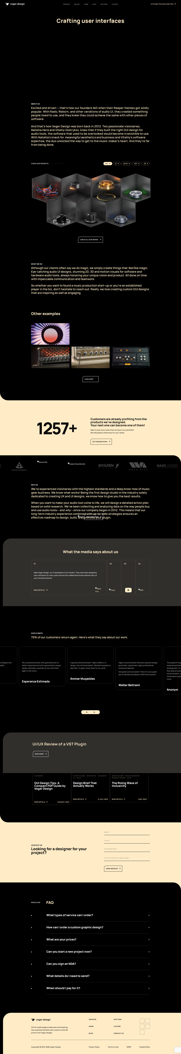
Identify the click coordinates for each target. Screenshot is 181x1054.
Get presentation (99, 442)
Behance (142, 1032)
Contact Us (119, 1033)
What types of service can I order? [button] (69, 915)
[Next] (95, 712)
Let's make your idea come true (162, 4)
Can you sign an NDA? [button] (61, 964)
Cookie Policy (144, 1047)
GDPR (129, 1047)
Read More (39, 754)
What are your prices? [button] (61, 939)
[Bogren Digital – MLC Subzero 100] (61, 212)
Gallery (77, 4)
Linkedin (147, 1020)
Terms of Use (113, 1047)
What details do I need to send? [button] (67, 976)
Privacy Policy (94, 1047)
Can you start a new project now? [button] (69, 951)
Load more (88, 379)
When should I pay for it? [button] (63, 988)
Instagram (142, 1026)
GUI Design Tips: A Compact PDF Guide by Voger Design (50, 786)
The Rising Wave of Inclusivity (125, 784)
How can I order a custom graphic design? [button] (74, 927)
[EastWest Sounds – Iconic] (75, 188)
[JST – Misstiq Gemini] (46, 188)
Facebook (142, 1020)
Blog (94, 4)
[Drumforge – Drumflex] (120, 212)
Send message (112, 869)
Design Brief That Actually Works (85, 784)
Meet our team (92, 517)
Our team (103, 4)
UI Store (115, 4)
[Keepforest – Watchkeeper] (105, 188)
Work (86, 4)
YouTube (147, 1026)
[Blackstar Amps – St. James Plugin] (90, 212)
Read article (39, 590)
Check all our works (89, 240)
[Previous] (85, 712)
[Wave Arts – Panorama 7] (135, 188)
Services (66, 4)
